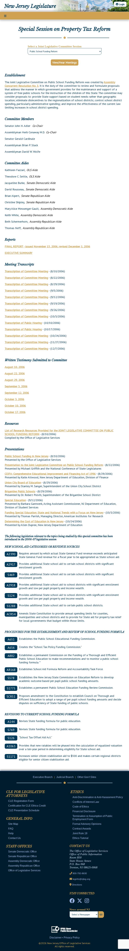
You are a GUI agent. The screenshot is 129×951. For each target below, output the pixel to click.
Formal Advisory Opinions (87, 824)
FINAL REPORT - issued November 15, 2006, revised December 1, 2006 (47, 246)
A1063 (11, 746)
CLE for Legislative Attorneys (25, 794)
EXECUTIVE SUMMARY (18, 253)
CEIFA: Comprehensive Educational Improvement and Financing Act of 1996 (50, 474)
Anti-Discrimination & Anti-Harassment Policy (98, 797)
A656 (11, 648)
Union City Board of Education (23, 482)
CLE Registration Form (21, 801)
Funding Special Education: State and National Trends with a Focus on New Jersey (54, 512)
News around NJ (80, 909)
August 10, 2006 (15, 367)
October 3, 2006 (14, 399)
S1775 (11, 688)
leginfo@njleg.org (81, 879)
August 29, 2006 (15, 380)
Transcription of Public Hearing (23, 323)
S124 (11, 596)
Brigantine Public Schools (20, 491)
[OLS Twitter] (79, 901)
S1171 (11, 757)
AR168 (11, 670)
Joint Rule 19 (80, 833)
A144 (11, 722)
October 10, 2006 (15, 405)
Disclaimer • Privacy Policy (65, 937)
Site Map (13, 824)
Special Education (15, 500)
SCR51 (11, 696)
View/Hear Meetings (64, 62)
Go (101, 914)
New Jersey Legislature (30, 6)
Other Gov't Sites (86, 777)
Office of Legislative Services (24, 870)
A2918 (11, 585)
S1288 (11, 606)
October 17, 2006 (15, 412)
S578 (11, 678)
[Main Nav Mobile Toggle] (5, 16)
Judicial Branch (65, 777)
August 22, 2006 (15, 373)
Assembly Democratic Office (24, 861)
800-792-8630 (80, 873)
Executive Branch (43, 777)
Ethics (77, 792)
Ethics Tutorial (80, 838)
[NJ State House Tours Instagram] (87, 901)
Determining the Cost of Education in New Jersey (34, 521)
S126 (11, 738)
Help (11, 833)
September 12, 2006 (17, 393)
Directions (77, 884)
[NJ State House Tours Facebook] (72, 901)
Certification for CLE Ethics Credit (27, 805)
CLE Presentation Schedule (23, 810)
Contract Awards (82, 828)
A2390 (11, 554)
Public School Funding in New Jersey (26, 456)
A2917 (11, 564)
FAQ (10, 828)
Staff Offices (19, 846)
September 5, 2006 (16, 386)
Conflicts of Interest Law (86, 802)
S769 (11, 730)
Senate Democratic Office (22, 851)
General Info (19, 819)
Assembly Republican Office (24, 865)
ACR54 (11, 614)
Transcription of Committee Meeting (26, 271)
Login (121, 4)
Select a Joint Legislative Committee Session (54, 46)
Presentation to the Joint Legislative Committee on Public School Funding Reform (54, 465)
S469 (11, 575)
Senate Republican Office (22, 856)
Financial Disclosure (84, 811)
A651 (11, 639)
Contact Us (14, 838)
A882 (11, 656)
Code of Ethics (81, 806)
